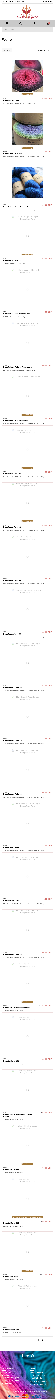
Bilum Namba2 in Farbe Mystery (15, 420)
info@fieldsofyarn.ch (39, 1381)
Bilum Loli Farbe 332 (11, 1330)
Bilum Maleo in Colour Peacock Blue (17, 207)
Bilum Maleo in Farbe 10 (12, 100)
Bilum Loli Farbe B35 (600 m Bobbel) (17, 1007)
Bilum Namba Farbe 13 (12, 527)
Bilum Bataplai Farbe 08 (12, 901)
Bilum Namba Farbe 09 (12, 581)
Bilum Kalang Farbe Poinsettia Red (16, 314)
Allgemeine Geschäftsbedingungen (12, 1377)
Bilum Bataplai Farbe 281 (12, 794)
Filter (8, 50)
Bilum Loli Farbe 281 (11, 1061)
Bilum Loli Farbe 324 (11, 1223)
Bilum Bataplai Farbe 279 (12, 741)
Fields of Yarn (8, 1373)
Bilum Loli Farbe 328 (11, 1170)
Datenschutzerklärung (12, 1381)
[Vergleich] (27, 95)
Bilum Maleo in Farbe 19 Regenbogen (17, 367)
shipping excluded (41, 1391)
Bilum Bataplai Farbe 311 (12, 954)
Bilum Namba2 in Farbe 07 (13, 154)
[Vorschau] (30, 95)
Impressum (8, 1384)
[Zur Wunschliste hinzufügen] (24, 95)
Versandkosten (18, 1)
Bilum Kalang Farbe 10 (12, 260)
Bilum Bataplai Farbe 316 (12, 687)
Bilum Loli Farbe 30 (10, 1276)
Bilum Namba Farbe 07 (12, 474)
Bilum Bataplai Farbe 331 (12, 847)
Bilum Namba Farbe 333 (12, 634)
